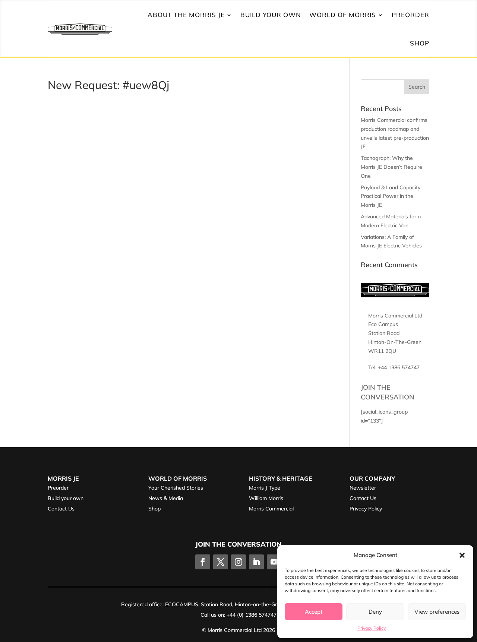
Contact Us (61, 508)
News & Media (165, 498)
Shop (419, 43)
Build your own (65, 498)
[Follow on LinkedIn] (256, 561)
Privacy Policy (371, 628)
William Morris (266, 498)
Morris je (63, 478)
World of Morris (177, 478)
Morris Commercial (271, 508)
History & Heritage (280, 478)
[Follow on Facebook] (202, 561)
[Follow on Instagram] (238, 561)
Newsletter (363, 487)
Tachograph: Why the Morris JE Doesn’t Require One (391, 167)
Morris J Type (264, 487)
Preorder (58, 487)
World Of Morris (342, 15)
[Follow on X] (220, 561)
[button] (462, 555)
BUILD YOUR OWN (270, 15)
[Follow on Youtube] (274, 561)
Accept (313, 611)
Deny (375, 611)
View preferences (436, 611)
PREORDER (410, 15)
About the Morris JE (186, 15)
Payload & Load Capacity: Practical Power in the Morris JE (391, 196)
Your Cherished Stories (175, 487)
